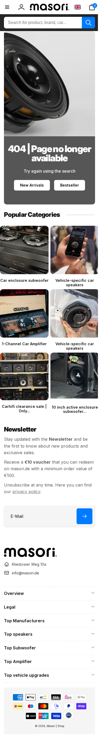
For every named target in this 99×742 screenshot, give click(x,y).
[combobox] (47, 22)
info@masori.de (25, 572)
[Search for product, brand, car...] (84, 22)
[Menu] (7, 7)
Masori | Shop (53, 726)
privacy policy (35, 485)
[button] (88, 7)
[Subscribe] (80, 510)
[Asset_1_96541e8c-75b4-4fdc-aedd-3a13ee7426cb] (30, 555)
